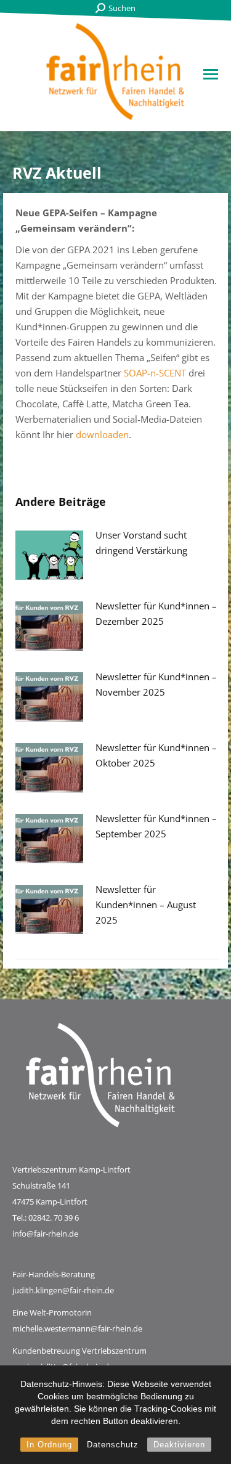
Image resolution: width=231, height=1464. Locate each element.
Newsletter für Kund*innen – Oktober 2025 (156, 755)
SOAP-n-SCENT (155, 373)
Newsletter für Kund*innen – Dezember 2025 (156, 613)
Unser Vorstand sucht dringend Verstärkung (141, 542)
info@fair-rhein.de (45, 1233)
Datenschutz (113, 1444)
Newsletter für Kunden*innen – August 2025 (145, 904)
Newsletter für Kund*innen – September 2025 (156, 826)
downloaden (102, 434)
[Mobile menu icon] (211, 74)
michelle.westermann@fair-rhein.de (77, 1328)
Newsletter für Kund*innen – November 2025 (156, 684)
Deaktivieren (179, 1444)
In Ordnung (49, 1444)
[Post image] (49, 555)
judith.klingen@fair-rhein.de (63, 1290)
